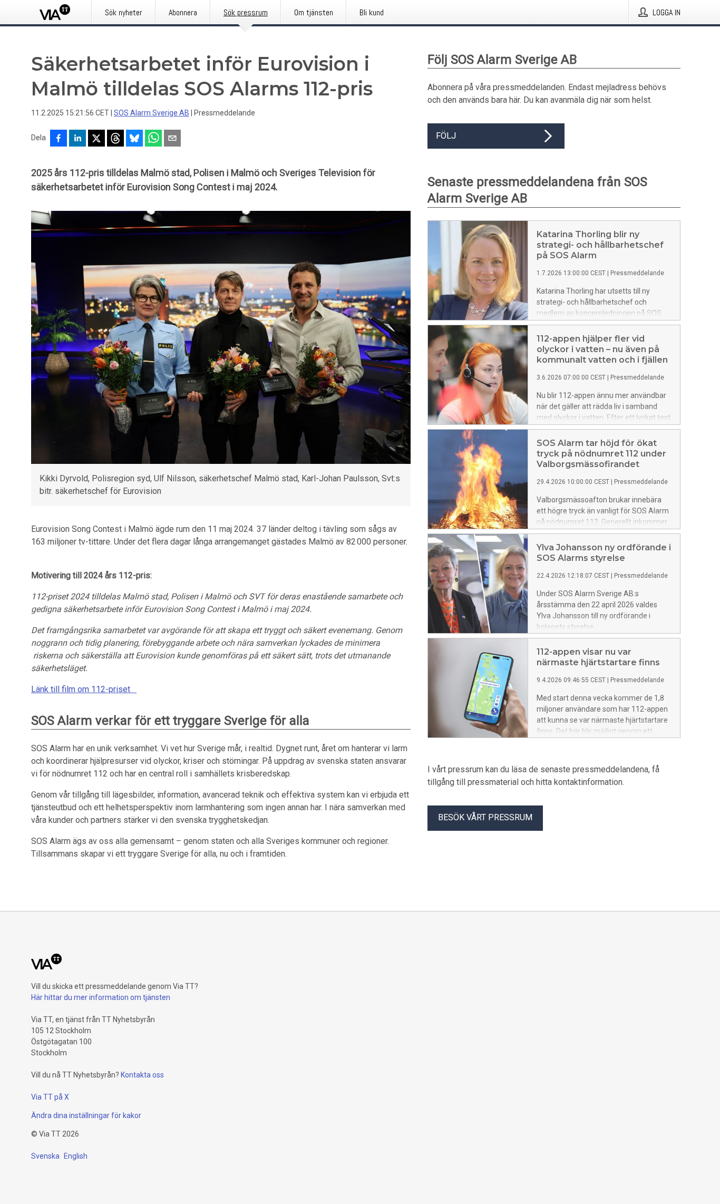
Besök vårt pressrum (485, 817)
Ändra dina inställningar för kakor (86, 1115)
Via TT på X (50, 1097)
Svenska (45, 1156)
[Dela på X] (96, 139)
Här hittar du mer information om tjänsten (100, 997)
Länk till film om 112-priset (84, 689)
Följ (446, 136)
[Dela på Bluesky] (134, 139)
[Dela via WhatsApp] (153, 139)
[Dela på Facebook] (58, 139)
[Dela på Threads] (115, 139)
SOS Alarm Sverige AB (151, 113)
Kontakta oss (142, 1075)
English (75, 1156)
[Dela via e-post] (172, 139)
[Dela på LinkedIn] (77, 139)
